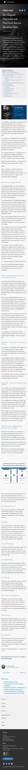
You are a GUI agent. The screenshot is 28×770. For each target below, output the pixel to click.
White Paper (14, 463)
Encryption (7, 87)
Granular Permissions (9, 88)
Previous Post (5, 672)
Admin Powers (8, 91)
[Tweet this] (22, 10)
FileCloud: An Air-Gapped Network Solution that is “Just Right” (13, 83)
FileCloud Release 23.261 (10, 682)
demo (2, 650)
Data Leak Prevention (11, 565)
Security (11, 10)
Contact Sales (8, 758)
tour (17, 649)
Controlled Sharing (9, 90)
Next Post (23, 672)
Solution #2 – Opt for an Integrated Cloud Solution (13, 80)
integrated (15, 638)
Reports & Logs (8, 94)
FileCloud (5, 10)
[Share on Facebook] (24, 10)
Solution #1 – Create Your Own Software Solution (13, 78)
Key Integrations (8, 96)
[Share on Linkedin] (20, 10)
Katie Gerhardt (11, 666)
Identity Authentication (9, 85)
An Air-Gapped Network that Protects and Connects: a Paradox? (13, 75)
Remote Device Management (11, 93)
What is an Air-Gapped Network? (11, 72)
